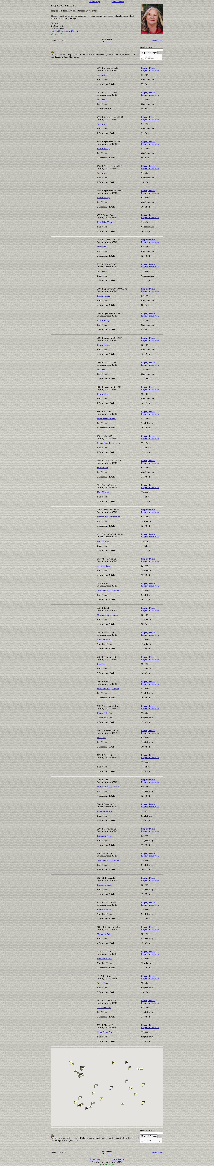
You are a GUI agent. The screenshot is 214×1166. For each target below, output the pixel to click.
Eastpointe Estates (104, 885)
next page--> (157, 40)
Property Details (148, 68)
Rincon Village (103, 148)
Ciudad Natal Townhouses (108, 443)
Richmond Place (104, 836)
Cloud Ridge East (104, 1032)
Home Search (118, 1)
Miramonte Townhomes (107, 615)
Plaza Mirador (103, 492)
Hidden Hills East (104, 713)
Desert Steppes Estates (106, 418)
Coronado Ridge (104, 566)
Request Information (150, 70)
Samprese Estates (104, 639)
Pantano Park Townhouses (108, 517)
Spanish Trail (102, 467)
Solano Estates (103, 983)
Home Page (94, 1)
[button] (83, 1075)
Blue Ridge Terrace (105, 222)
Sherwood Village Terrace (108, 590)
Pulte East (101, 737)
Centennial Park (104, 1007)
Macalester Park (103, 934)
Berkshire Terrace (104, 811)
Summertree (102, 75)
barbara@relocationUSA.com (64, 31)
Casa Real (101, 664)
